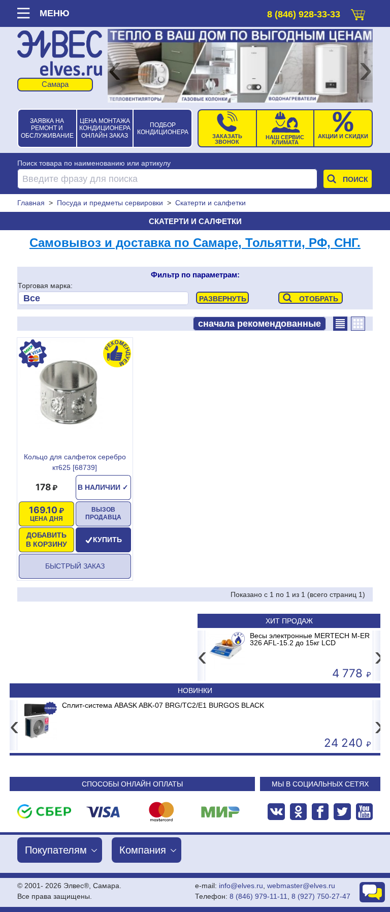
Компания (142, 850)
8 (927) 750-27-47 (320, 896)
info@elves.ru (241, 886)
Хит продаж (289, 621)
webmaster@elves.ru (301, 886)
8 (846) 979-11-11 (258, 896)
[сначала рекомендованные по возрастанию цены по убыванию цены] (259, 324)
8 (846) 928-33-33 (303, 14)
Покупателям (56, 850)
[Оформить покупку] (358, 12)
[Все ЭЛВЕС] (103, 298)
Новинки (195, 690)
